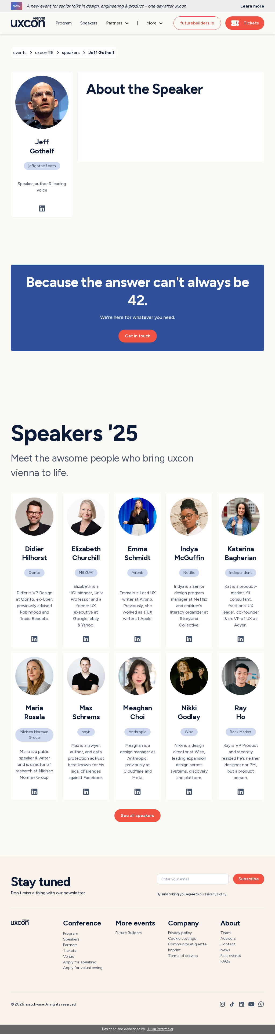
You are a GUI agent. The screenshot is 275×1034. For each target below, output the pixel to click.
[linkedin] (241, 1004)
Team (225, 932)
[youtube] (251, 1004)
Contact (227, 944)
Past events (230, 955)
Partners (70, 944)
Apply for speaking (79, 962)
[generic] (137, 6)
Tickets (69, 950)
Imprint (174, 949)
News (225, 949)
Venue (68, 956)
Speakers (88, 23)
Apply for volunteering (83, 967)
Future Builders (128, 932)
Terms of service (183, 955)
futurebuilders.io (197, 23)
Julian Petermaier (160, 1029)
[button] (117, 23)
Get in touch (137, 335)
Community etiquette (187, 944)
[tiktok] (232, 1004)
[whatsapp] (261, 1004)
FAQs (225, 961)
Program (64, 23)
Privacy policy (180, 932)
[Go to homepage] (28, 23)
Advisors (228, 938)
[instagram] (222, 1004)
